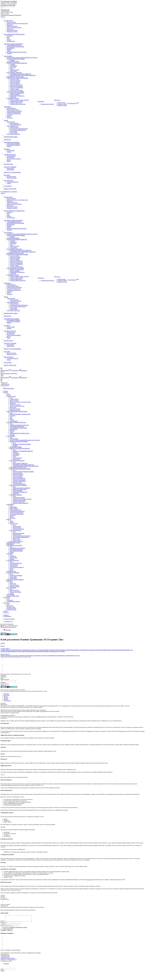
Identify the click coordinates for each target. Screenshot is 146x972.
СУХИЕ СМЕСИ (14, 399)
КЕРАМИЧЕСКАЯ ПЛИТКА (17, 548)
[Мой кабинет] (1, 368)
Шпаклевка (24, 655)
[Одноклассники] (4, 634)
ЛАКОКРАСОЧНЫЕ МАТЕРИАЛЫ (19, 425)
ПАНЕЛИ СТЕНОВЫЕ (16, 575)
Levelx (39, 952)
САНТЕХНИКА (14, 438)
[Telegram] (16, 634)
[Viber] (10, 634)
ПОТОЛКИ (13, 583)
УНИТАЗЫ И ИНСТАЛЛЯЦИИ (21, 488)
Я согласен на (14, 927)
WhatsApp (8, 630)
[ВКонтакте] (1, 634)
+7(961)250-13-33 (5, 9)
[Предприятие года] (8, 5)
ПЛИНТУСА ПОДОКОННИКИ (39, 650)
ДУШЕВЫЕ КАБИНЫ (19, 497)
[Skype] (14, 634)
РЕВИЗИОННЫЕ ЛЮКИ (109, 650)
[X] (8, 634)
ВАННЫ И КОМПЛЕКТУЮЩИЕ (22, 444)
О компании (10, 600)
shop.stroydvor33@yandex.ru (9, 627)
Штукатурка (55, 655)
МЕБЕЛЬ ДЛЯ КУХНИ (18, 651)
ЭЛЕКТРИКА (13, 507)
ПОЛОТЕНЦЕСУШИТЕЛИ (20, 463)
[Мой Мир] (6, 634)
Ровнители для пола (74, 655)
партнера (88, 879)
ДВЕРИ (12, 522)
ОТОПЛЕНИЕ (90, 650)
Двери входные (17, 526)
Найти (2, 970)
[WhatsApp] (12, 634)
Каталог (9, 395)
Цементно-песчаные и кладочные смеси (11, 655)
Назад (8, 393)
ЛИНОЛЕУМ (119, 650)
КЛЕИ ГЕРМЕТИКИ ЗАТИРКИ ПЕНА (20, 414)
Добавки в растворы (32, 655)
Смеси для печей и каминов (45, 655)
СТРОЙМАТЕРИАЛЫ (16, 563)
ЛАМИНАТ (13, 556)
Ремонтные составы (64, 655)
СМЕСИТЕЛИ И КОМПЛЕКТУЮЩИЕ (23, 471)
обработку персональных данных (18, 927)
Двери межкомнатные (18, 533)
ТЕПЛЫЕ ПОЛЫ (48, 651)
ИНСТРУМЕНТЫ (14, 590)
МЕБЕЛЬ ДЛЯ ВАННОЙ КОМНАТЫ (23, 451)
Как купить (10, 605)
